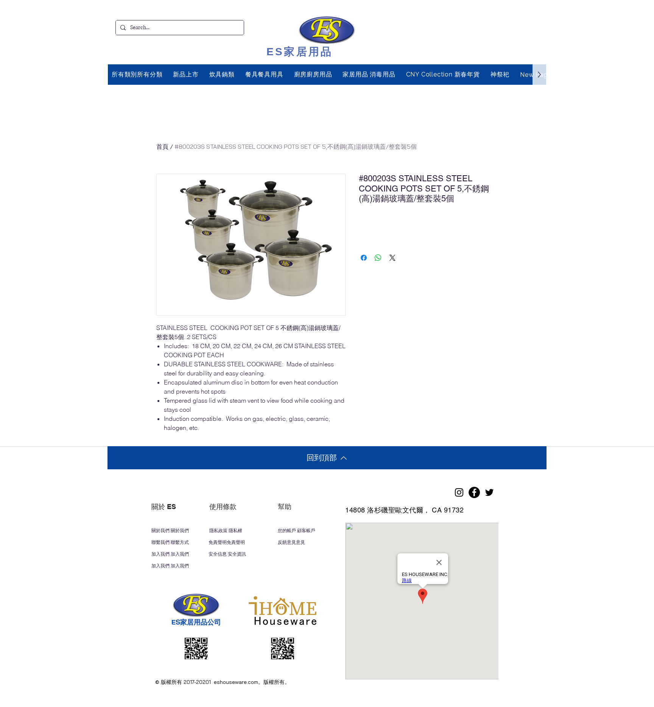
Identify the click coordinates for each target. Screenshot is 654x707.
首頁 (162, 146)
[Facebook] (474, 492)
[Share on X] (392, 257)
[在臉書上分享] (363, 257)
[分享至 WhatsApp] (378, 257)
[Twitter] (489, 492)
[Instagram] (459, 492)
